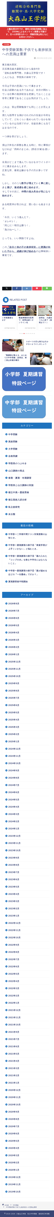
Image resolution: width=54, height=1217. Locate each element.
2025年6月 (13, 705)
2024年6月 (13, 792)
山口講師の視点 (16, 470)
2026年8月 (13, 603)
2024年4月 (13, 807)
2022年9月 (13, 945)
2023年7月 (13, 872)
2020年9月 (13, 1112)
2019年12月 (14, 1177)
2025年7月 (13, 698)
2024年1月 (13, 828)
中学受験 (6, 44)
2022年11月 (14, 930)
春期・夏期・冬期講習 (19, 478)
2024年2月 (13, 821)
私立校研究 (14, 507)
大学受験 (13, 449)
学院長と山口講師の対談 (21, 485)
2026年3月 (13, 640)
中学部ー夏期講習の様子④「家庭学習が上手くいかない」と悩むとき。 (27, 547)
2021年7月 (13, 1039)
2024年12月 (14, 749)
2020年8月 (13, 1119)
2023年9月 (13, 857)
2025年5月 (13, 712)
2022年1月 (13, 1003)
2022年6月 (13, 966)
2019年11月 (14, 1184)
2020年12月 (14, 1090)
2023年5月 (13, 886)
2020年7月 (13, 1126)
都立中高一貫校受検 (18, 492)
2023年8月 (13, 865)
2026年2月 (13, 647)
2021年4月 (13, 1061)
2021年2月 (13, 1075)
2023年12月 (14, 836)
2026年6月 (13, 618)
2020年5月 (13, 1141)
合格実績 (13, 456)
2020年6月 (13, 1133)
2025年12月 (14, 661)
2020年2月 (13, 1162)
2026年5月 (13, 625)
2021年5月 (13, 1054)
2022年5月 (13, 974)
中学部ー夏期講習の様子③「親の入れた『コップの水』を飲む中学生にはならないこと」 (27, 559)
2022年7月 (13, 959)
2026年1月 (13, 654)
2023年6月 (13, 879)
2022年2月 (13, 995)
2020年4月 (13, 1148)
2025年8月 (13, 690)
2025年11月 (14, 669)
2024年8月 (13, 778)
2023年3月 (13, 901)
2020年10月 (14, 1104)
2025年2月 (13, 734)
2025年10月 (14, 676)
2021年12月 (14, 1010)
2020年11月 (14, 1097)
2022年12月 (14, 923)
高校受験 (13, 441)
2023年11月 (14, 843)
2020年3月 (13, 1155)
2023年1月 (13, 915)
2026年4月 (13, 632)
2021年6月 (13, 1046)
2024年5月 (13, 799)
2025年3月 (13, 727)
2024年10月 (14, 763)
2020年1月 (13, 1170)
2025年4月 (13, 719)
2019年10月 (14, 1191)
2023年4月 (13, 894)
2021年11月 (14, 1017)
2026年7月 (13, 611)
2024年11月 (14, 756)
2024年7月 (13, 785)
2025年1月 (13, 741)
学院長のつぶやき (17, 463)
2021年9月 (13, 1032)
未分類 (11, 514)
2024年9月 (13, 770)
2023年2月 (13, 908)
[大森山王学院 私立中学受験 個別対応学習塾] (27, 24)
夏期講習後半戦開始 (18, 582)
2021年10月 (14, 1024)
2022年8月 (13, 952)
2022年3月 (13, 988)
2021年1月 (13, 1083)
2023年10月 (14, 850)
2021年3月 (13, 1068)
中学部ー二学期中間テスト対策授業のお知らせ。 (27, 536)
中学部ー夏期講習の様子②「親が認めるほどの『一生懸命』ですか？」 (27, 572)
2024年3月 (13, 814)
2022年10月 (14, 937)
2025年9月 (13, 683)
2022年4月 (13, 981)
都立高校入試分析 (17, 499)
